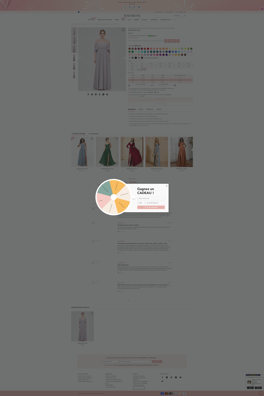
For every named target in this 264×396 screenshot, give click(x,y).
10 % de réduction (151, 207)
